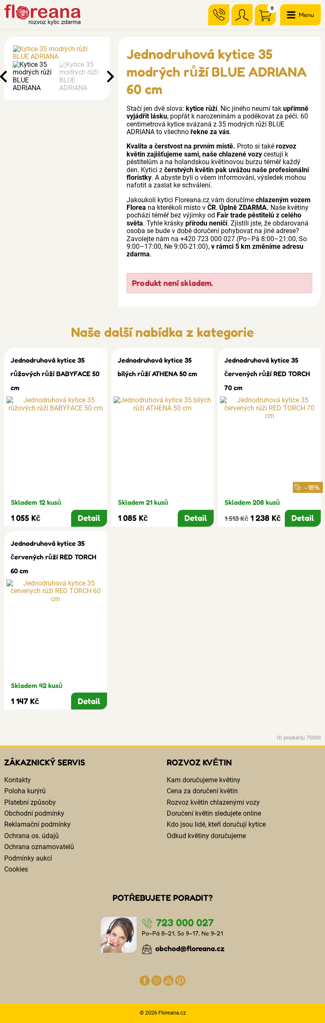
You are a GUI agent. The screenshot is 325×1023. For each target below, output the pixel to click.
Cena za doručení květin (202, 791)
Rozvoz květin (199, 762)
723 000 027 (184, 922)
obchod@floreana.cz (189, 948)
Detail (89, 518)
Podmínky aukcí (28, 858)
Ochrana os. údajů (31, 836)
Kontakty (17, 780)
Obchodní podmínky (34, 813)
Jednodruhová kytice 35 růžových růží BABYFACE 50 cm (55, 374)
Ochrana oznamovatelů (39, 847)
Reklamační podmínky (37, 824)
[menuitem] (34, 76)
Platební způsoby (30, 802)
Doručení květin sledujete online (214, 813)
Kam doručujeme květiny (203, 780)
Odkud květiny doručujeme (206, 836)
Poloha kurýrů (25, 791)
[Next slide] (109, 76)
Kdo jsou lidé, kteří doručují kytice (216, 824)
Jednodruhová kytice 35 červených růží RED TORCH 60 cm (53, 557)
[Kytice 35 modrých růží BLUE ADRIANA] (57, 53)
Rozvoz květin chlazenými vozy (213, 802)
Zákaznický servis (44, 762)
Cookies (16, 869)
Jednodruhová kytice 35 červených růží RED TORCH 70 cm (267, 374)
